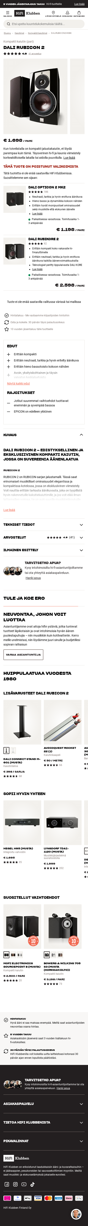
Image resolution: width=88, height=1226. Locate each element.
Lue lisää (79, 4)
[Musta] (6, 730)
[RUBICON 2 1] (35, 96)
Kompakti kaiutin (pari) (18, 41)
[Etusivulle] (27, 13)
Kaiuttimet (19, 33)
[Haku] (8, 24)
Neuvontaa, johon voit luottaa (34, 617)
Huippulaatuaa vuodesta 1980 (37, 638)
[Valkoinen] (13, 730)
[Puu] (13, 935)
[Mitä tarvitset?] (76, 1214)
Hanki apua (33, 578)
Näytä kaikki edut (18, 383)
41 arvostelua (35, 53)
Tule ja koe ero (24, 598)
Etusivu (7, 33)
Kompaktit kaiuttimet (37, 33)
